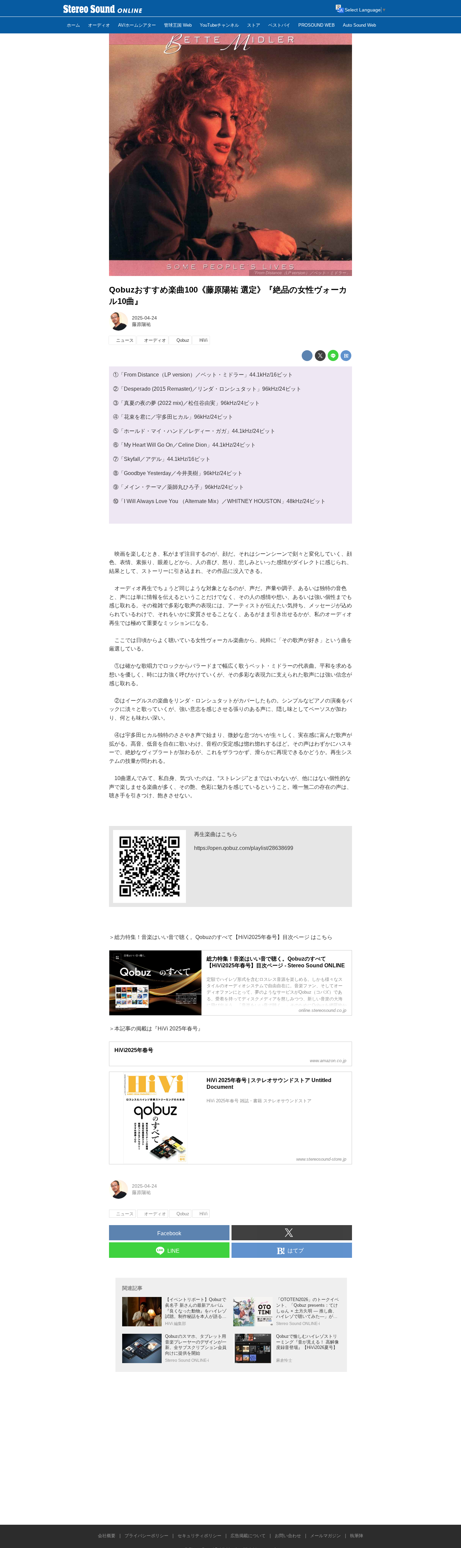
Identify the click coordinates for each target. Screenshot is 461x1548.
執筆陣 (356, 1535)
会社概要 (106, 1535)
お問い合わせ (288, 1535)
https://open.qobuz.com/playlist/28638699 (243, 848)
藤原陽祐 (141, 324)
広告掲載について (248, 1535)
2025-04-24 (144, 318)
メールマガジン (325, 1535)
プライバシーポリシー (146, 1535)
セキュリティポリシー (199, 1535)
